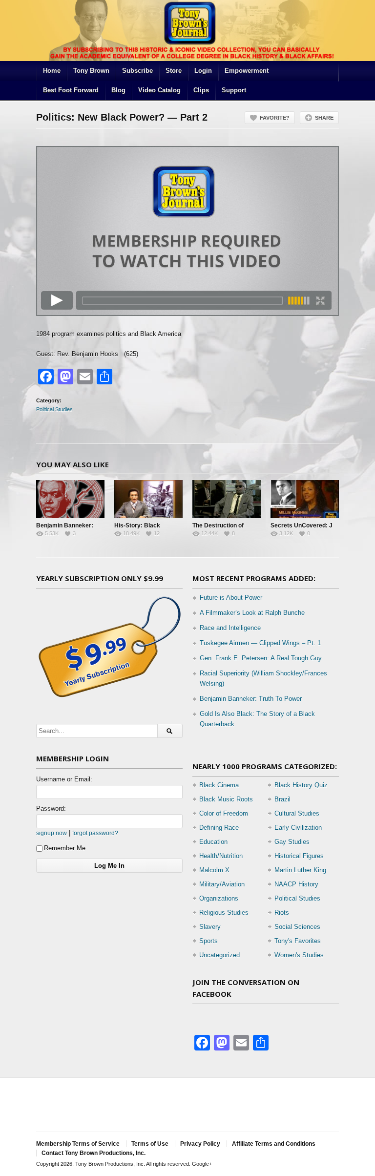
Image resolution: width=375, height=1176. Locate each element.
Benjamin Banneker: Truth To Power (251, 698)
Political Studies (54, 409)
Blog (118, 90)
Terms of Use (149, 1143)
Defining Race (219, 827)
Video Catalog (159, 90)
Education (213, 841)
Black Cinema (219, 785)
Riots (281, 912)
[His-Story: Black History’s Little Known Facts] (148, 499)
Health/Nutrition (221, 856)
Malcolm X (214, 870)
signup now (51, 833)
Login (203, 70)
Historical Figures (299, 856)
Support (234, 90)
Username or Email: (64, 779)
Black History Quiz (301, 785)
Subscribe (137, 70)
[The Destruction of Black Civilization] (227, 499)
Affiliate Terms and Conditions (273, 1143)
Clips (201, 90)
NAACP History (296, 884)
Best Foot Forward (71, 90)
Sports (208, 941)
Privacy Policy (200, 1143)
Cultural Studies (296, 813)
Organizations (218, 898)
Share (324, 118)
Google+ (202, 1164)
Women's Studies (299, 955)
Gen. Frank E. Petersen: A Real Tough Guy (261, 658)
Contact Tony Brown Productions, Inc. (94, 1153)
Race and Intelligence (230, 627)
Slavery (210, 926)
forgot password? (95, 833)
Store (174, 70)
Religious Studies (224, 912)
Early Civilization (298, 827)
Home (52, 70)
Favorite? (275, 118)
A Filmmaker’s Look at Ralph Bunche (252, 612)
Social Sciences (297, 926)
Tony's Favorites (297, 941)
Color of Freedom (223, 813)
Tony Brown (91, 70)
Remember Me (64, 848)
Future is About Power (231, 597)
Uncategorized (219, 955)
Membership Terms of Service (78, 1143)
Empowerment (247, 70)
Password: (51, 808)
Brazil (282, 799)
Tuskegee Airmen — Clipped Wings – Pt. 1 (260, 643)
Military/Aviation (222, 884)
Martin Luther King (300, 870)
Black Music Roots (226, 799)
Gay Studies (292, 841)
